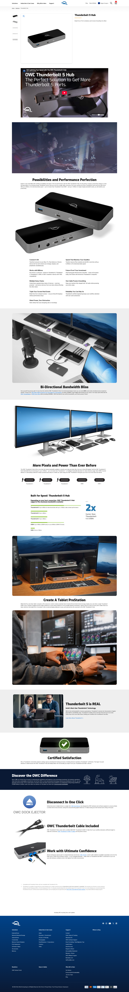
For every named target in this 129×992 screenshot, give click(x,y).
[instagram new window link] (106, 924)
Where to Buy (96, 930)
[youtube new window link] (110, 924)
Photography (42, 940)
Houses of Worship (43, 937)
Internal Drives (15, 937)
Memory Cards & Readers (18, 942)
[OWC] (64, 4)
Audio (40, 933)
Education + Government (45, 935)
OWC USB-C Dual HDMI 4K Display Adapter (76, 889)
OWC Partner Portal (17, 970)
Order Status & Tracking (71, 935)
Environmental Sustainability (61, 784)
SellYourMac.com (70, 960)
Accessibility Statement (71, 951)
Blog (87, 3)
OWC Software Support (71, 940)
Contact (68, 933)
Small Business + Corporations (46, 942)
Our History (68, 970)
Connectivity (15, 940)
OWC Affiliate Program (71, 955)
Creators (41, 944)
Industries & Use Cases (27, 3)
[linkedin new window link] (116, 924)
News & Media (93, 3)
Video (40, 946)
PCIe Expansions (16, 944)
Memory (14, 951)
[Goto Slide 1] (15, 16)
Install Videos (69, 944)
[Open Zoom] (23, 16)
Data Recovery (69, 946)
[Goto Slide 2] (15, 22)
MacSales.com (69, 957)
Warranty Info (69, 937)
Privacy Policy (48, 987)
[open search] (111, 3)
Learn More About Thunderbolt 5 (74, 718)
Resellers (14, 967)
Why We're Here (41, 3)
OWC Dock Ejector (75, 806)
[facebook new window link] (103, 924)
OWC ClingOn (83, 855)
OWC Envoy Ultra (36, 394)
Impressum (65, 987)
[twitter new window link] (113, 924)
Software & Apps (16, 946)
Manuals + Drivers (70, 953)
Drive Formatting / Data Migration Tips (75, 942)
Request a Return (70, 948)
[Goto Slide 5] (15, 39)
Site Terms (41, 987)
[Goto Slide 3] (15, 27)
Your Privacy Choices (57, 987)
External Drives (15, 933)
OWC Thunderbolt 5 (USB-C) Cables (66, 831)
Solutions (15, 3)
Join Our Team (69, 974)
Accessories (15, 948)
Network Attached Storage (18, 935)
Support (51, 3)
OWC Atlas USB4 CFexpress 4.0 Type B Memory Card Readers (46, 392)
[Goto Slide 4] (15, 33)
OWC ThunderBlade (25, 394)
